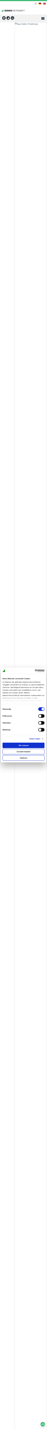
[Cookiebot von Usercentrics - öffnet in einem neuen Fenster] (34, 670)
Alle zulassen (23, 745)
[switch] (41, 716)
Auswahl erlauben (23, 752)
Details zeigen (34, 739)
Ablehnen (23, 758)
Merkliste (34, 3)
